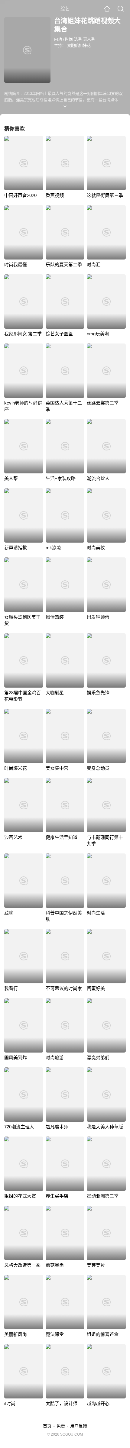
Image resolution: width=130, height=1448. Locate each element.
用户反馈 (78, 1426)
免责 (61, 1426)
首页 (47, 1426)
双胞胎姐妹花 (79, 45)
